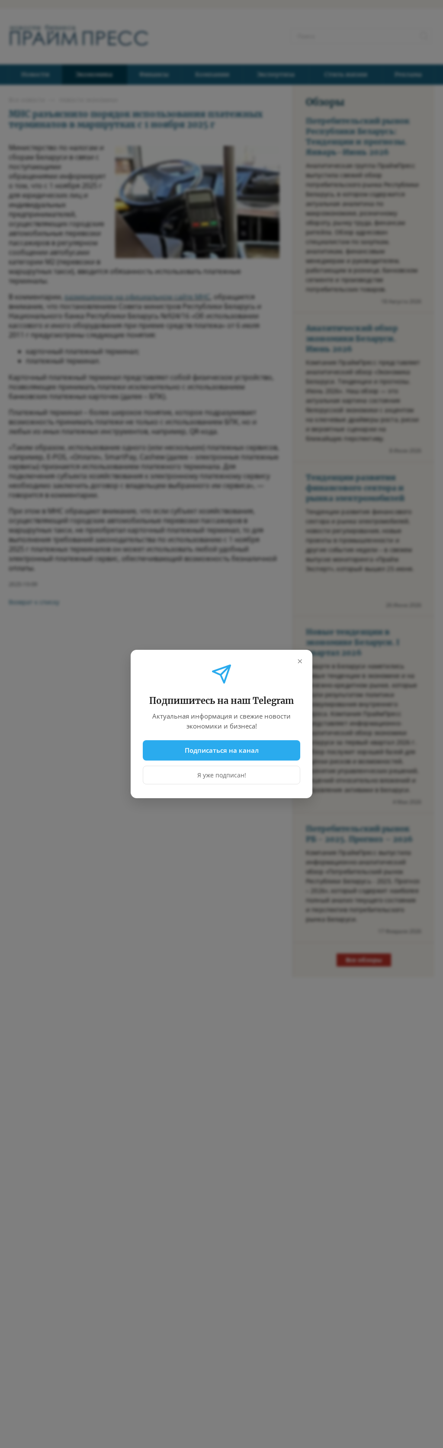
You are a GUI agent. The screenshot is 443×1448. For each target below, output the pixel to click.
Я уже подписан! (221, 775)
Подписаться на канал (222, 750)
